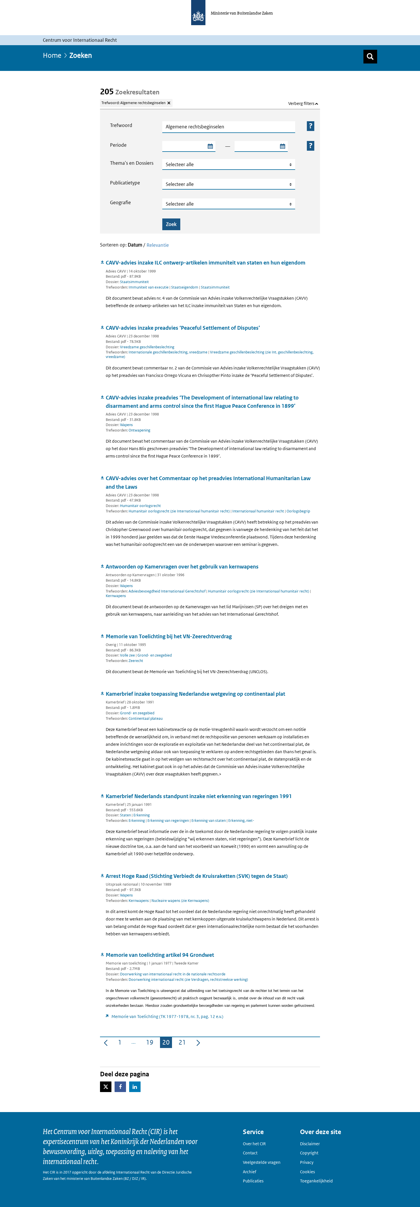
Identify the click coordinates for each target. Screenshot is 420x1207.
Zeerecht (136, 660)
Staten (125, 815)
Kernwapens (116, 595)
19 (151, 1043)
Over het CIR (254, 1143)
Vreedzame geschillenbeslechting (147, 347)
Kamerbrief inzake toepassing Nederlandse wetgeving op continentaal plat (195, 694)
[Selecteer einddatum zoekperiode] (282, 146)
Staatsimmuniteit (134, 281)
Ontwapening (139, 430)
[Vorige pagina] (105, 1042)
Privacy (306, 1162)
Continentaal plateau (146, 718)
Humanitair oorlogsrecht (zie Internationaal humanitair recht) (180, 511)
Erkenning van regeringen (168, 820)
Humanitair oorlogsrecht (140, 505)
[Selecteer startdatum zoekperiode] (210, 146)
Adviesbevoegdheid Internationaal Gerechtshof (167, 591)
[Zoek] (370, 56)
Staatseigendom (185, 287)
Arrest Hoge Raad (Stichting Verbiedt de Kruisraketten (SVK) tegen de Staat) (197, 876)
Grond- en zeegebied (154, 655)
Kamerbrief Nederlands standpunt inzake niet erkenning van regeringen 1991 (199, 796)
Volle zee (127, 655)
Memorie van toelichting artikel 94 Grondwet (160, 955)
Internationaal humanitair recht (258, 511)
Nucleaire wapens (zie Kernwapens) (180, 900)
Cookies (307, 1171)
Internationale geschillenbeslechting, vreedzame (168, 352)
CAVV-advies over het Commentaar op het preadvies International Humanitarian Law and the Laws (208, 482)
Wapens (126, 424)
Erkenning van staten (209, 820)
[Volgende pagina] (198, 1042)
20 (167, 1043)
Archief (249, 1171)
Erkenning (141, 815)
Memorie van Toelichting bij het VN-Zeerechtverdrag (169, 636)
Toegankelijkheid (316, 1181)
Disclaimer (310, 1143)
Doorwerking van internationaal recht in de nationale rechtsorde (172, 974)
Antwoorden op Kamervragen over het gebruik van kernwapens (182, 566)
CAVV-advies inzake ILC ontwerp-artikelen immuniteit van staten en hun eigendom (205, 262)
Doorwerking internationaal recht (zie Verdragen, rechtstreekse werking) (188, 979)
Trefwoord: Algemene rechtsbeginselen (133, 102)
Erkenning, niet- (241, 820)
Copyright (309, 1153)
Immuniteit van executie (149, 287)
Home (52, 55)
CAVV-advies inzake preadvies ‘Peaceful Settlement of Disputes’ (183, 328)
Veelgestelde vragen (262, 1162)
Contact (250, 1153)
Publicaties (253, 1181)
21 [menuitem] (183, 1043)
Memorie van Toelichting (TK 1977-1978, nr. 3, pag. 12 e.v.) (167, 1016)
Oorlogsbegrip (298, 511)
